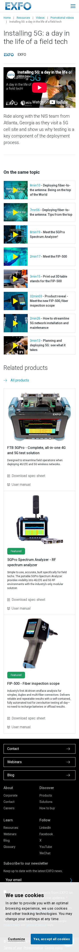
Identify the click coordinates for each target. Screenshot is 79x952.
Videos (40, 17)
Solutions (46, 802)
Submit (71, 880)
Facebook (46, 834)
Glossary (9, 847)
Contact (9, 802)
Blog (7, 840)
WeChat (45, 853)
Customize (16, 939)
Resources (23, 17)
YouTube (46, 847)
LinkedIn (45, 827)
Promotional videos (62, 17)
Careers (9, 808)
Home (7, 17)
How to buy (47, 808)
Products (46, 795)
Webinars (10, 834)
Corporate (11, 795)
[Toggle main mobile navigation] (73, 6)
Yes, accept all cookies (51, 939)
